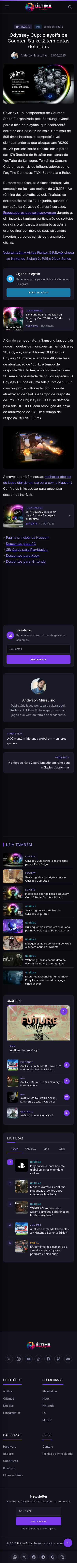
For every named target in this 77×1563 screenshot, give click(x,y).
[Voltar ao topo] (68, 1543)
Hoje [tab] (14, 1149)
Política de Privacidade (57, 1453)
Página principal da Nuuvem (27, 538)
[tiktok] (38, 1359)
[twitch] (58, 1359)
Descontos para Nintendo (26, 561)
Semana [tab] (30, 1149)
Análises (8, 1391)
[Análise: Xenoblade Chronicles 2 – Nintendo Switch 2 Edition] (21, 1228)
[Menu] (7, 7)
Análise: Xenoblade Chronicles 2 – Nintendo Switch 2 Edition (49, 1231)
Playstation (49, 1391)
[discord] (68, 1359)
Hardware (23, 26)
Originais (8, 1398)
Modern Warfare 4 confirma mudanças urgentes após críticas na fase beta (47, 1190)
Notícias (8, 1405)
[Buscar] (70, 7)
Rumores (9, 1468)
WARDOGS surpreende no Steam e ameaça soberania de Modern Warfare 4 (49, 1212)
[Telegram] (43, 1557)
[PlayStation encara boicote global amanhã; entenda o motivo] (21, 1165)
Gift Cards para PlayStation (27, 550)
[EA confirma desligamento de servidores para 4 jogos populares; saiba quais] (21, 1246)
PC (38, 26)
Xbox (46, 1398)
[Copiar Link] (62, 1557)
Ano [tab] (62, 1149)
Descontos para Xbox (22, 555)
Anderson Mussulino (34, 55)
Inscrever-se (38, 659)
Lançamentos (12, 1412)
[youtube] (29, 1359)
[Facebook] (34, 1557)
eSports (8, 1453)
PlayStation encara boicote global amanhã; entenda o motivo (47, 1170)
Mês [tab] (46, 1149)
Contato (47, 1446)
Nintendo (48, 1405)
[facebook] (48, 1359)
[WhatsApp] (15, 1557)
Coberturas (10, 1460)
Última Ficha (24, 1543)
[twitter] (9, 1359)
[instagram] (19, 1359)
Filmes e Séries (13, 1475)
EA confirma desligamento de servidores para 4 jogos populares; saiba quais (48, 1250)
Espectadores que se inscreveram (29, 213)
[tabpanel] (38, 1207)
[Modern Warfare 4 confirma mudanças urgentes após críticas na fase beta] (21, 1186)
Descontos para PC (21, 544)
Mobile (46, 1420)
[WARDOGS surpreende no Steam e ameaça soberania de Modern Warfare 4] (21, 1207)
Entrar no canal (38, 292)
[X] (24, 1557)
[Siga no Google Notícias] (53, 1557)
